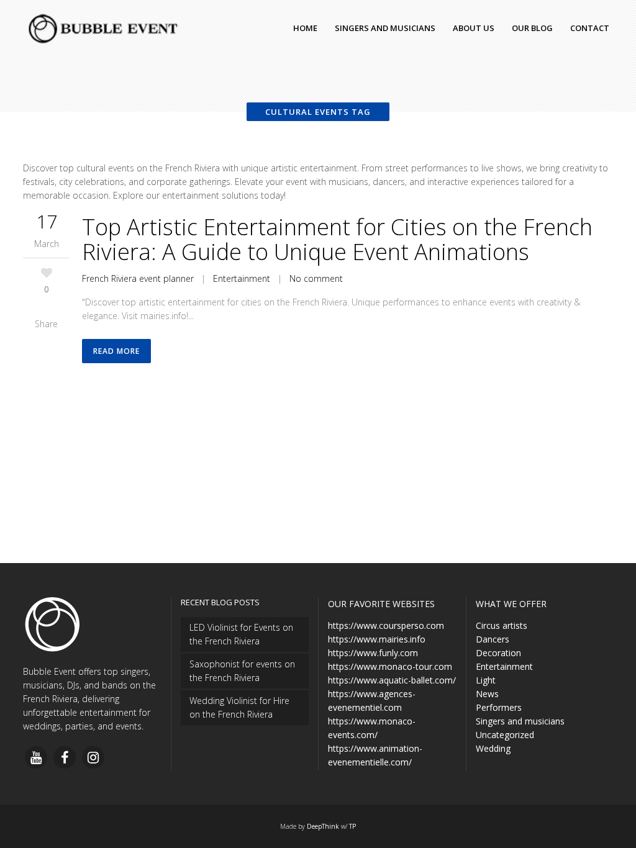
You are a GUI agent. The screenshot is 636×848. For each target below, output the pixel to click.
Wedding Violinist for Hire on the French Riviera (239, 707)
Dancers (492, 639)
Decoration (498, 653)
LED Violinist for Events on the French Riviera (241, 634)
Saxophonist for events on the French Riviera (242, 670)
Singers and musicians (520, 721)
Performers (499, 707)
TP (352, 826)
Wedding (493, 748)
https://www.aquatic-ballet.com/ (392, 680)
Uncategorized (505, 735)
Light (486, 680)
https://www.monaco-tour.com (390, 666)
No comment (316, 278)
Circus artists (501, 625)
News (487, 694)
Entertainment (241, 278)
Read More (116, 351)
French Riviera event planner (138, 278)
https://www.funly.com (373, 653)
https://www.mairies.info (376, 639)
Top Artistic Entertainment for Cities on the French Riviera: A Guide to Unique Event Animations (337, 239)
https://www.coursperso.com (386, 625)
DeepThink (323, 826)
